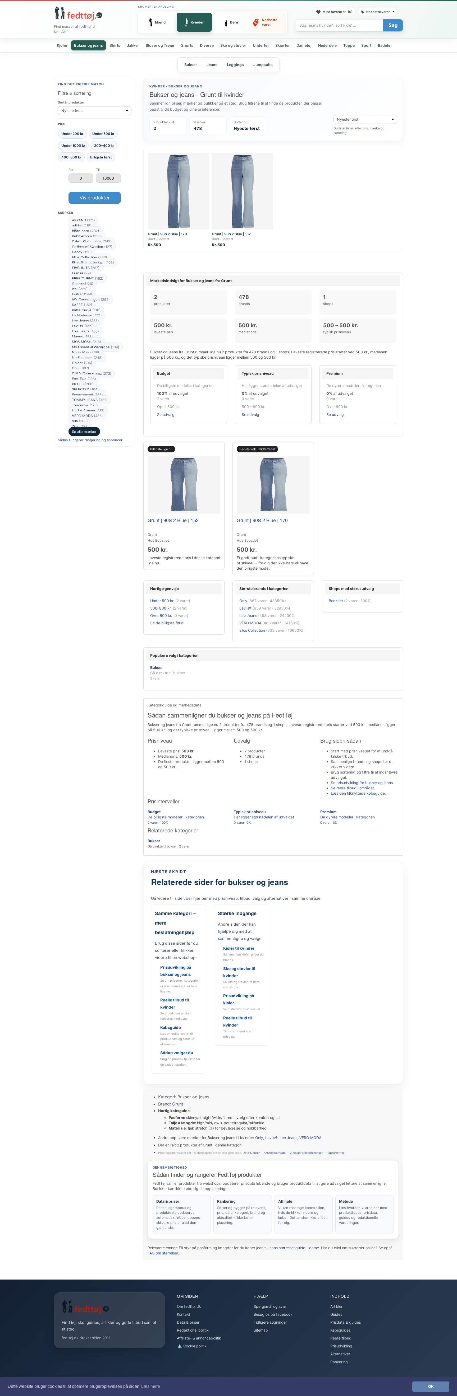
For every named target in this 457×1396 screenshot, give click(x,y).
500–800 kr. (161, 608)
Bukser (190, 64)
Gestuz (82, 284)
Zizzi (80, 426)
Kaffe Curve (86, 310)
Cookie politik (194, 1346)
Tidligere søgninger (270, 1322)
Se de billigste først (167, 623)
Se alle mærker (84, 431)
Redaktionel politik (193, 1330)
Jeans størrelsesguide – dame (293, 1247)
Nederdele (327, 45)
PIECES (83, 384)
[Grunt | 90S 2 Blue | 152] (242, 191)
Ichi (80, 289)
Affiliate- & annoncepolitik (199, 1338)
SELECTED (85, 389)
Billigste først (101, 157)
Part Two (84, 379)
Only (80, 368)
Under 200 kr (72, 134)
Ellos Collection (89, 257)
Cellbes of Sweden (92, 247)
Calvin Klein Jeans (92, 241)
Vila (80, 421)
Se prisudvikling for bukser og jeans (362, 782)
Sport (366, 45)
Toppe (349, 45)
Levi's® (83, 326)
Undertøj (261, 45)
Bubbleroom (87, 236)
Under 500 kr (103, 134)
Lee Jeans (85, 320)
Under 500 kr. (162, 600)
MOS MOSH (86, 342)
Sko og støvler (233, 45)
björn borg (85, 231)
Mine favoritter (338, 12)
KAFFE (82, 305)
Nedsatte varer (378, 12)
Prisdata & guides (345, 1322)
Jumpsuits (263, 64)
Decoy (82, 252)
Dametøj (304, 45)
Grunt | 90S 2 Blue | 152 (231, 234)
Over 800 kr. (161, 615)
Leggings (235, 64)
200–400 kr (104, 145)
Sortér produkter (71, 102)
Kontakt (183, 1314)
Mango (82, 336)
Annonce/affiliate (275, 1153)
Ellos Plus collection (93, 262)
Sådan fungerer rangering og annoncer (90, 440)
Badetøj (385, 45)
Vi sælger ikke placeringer (306, 1153)
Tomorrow (85, 405)
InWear (82, 294)
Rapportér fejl (335, 1153)
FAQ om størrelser (163, 1253)
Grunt (177, 1104)
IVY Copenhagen (91, 299)
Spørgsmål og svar (270, 1306)
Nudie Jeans (87, 357)
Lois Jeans (85, 331)
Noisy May (85, 352)
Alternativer (340, 1354)
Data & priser (251, 1153)
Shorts (187, 45)
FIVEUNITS (85, 268)
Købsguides (340, 1330)
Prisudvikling (341, 1346)
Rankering (339, 1362)
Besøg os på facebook (273, 1314)
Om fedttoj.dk (189, 1306)
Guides (336, 1314)
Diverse (207, 45)
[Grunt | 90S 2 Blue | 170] (178, 191)
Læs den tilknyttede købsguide (358, 793)
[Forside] (78, 13)
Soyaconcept (87, 394)
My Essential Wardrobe (95, 347)
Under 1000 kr (73, 145)
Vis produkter (95, 197)
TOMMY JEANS (90, 400)
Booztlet (336, 600)
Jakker (133, 45)
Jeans (212, 64)
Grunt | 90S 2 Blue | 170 (167, 234)
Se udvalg (166, 414)
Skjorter (282, 45)
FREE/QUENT (87, 278)
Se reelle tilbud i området (352, 788)
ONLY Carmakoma (91, 373)
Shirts (114, 45)
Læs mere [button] (150, 1386)
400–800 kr (71, 157)
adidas (82, 225)
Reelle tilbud (340, 1338)
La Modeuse (87, 315)
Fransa (81, 273)
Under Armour (88, 410)
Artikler (336, 1306)
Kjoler (62, 45)
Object (82, 363)
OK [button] (431, 1386)
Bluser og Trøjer (160, 45)
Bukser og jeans (88, 45)
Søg (393, 25)
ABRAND (83, 220)
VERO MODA (87, 416)
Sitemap (261, 1330)
